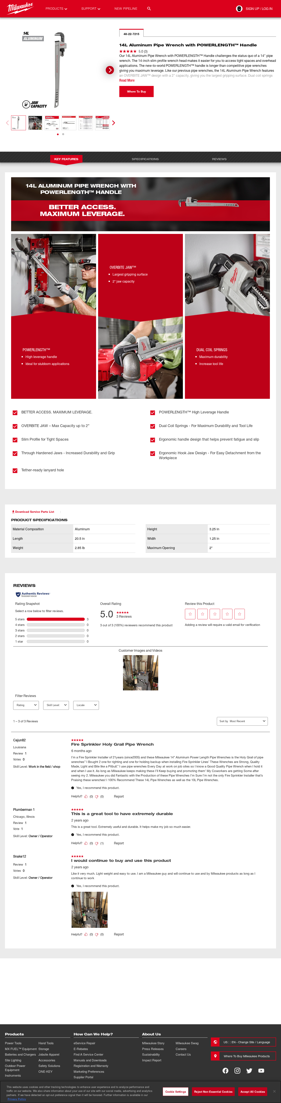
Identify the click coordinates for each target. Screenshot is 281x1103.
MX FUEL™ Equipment (21, 1049)
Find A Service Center (88, 1054)
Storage (43, 1049)
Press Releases (153, 1049)
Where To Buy (136, 91)
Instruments (13, 1075)
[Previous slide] (8, 123)
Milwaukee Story (153, 1043)
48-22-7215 (131, 34)
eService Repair (84, 1043)
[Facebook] (225, 1070)
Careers (181, 1049)
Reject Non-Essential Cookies (213, 1092)
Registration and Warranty (91, 1066)
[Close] (274, 1091)
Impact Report (151, 1060)
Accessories (46, 1060)
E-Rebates (81, 1049)
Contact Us (183, 1054)
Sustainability (151, 1054)
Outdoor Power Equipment (15, 1068)
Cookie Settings (175, 1092)
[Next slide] (110, 70)
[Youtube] (261, 1070)
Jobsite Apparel (48, 1054)
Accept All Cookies (252, 1092)
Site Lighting (13, 1060)
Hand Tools (46, 1043)
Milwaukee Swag (187, 1043)
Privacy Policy (17, 1099)
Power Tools (13, 1043)
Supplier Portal (83, 1077)
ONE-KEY (45, 1071)
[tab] (58, 134)
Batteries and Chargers (20, 1054)
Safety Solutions (49, 1066)
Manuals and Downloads (90, 1060)
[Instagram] (237, 1070)
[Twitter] (249, 1070)
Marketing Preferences (89, 1071)
